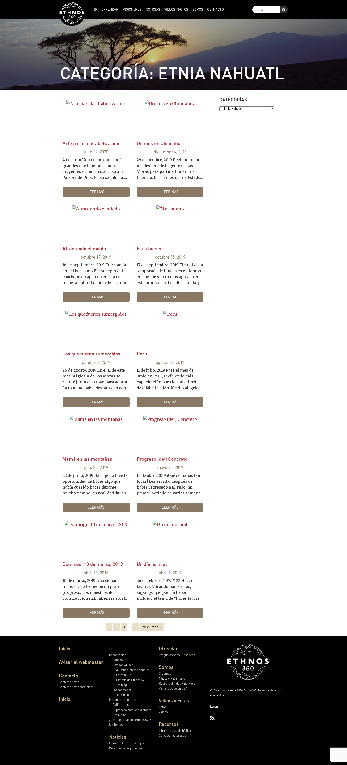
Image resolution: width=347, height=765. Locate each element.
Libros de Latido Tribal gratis (128, 743)
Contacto (68, 676)
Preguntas (119, 715)
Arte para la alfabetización (91, 143)
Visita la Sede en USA (173, 688)
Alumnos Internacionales (132, 670)
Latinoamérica (122, 690)
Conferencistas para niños (76, 687)
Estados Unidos (123, 665)
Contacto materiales (172, 735)
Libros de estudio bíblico (175, 730)
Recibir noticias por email (126, 748)
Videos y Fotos (174, 700)
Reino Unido (121, 695)
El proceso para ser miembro (132, 710)
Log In (214, 706)
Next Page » (151, 626)
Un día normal (152, 564)
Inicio (64, 648)
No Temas (116, 725)
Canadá (118, 660)
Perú (142, 354)
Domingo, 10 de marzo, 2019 (93, 564)
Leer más (96, 191)
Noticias (117, 737)
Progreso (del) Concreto (162, 459)
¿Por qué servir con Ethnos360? (130, 720)
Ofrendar (168, 648)
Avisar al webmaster (81, 662)
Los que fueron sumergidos (91, 354)
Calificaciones (122, 704)
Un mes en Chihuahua (160, 143)
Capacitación (117, 655)
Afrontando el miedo (84, 248)
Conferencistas (69, 682)
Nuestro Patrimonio (172, 678)
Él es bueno (149, 248)
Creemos (165, 673)
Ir (111, 648)
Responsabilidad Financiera (177, 683)
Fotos (162, 707)
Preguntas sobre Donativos (177, 655)
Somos (166, 667)
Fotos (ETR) (124, 675)
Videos (163, 712)
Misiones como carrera (124, 700)
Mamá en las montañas (87, 459)
